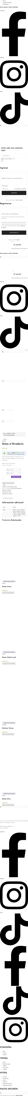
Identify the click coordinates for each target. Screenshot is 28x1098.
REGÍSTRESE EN (14, 232)
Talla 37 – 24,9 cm (17, 513)
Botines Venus (7, 728)
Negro (14, 507)
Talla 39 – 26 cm (21, 514)
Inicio (4, 433)
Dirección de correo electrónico (10, 214)
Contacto (5, 1053)
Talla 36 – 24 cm (20, 511)
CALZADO (8, 433)
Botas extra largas (6, 1064)
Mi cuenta (5, 1082)
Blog (4, 1051)
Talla (3, 472)
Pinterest (15, 487)
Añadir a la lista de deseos (8, 483)
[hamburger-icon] (26, 350)
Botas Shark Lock (9, 657)
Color (4, 468)
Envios (4, 1)
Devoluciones (5, 4)
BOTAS (13, 433)
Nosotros (5, 1054)
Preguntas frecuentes (7, 2)
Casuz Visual (19, 1095)
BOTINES (4, 725)
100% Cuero (5, 1067)
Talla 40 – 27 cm (16, 516)
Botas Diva (6, 799)
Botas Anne (6, 586)
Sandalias (5, 1069)
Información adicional (7, 498)
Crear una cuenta (18, 200)
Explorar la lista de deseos (9, 663)
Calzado (4, 1065)
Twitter (8, 487)
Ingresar (18, 239)
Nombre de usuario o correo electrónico (12, 178)
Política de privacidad (7, 1083)
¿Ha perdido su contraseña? (20, 189)
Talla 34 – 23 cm (16, 510)
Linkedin (11, 487)
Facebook (4, 487)
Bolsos (4, 1062)
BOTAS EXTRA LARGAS (9, 435)
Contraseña (5, 186)
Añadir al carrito (16, 477)
